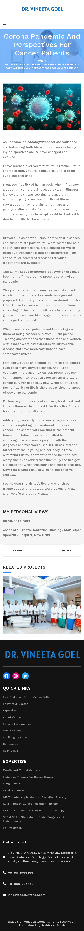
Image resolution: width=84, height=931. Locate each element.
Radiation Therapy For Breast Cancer (28, 776)
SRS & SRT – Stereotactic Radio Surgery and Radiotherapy (33, 819)
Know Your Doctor (15, 703)
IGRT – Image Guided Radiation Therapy (30, 803)
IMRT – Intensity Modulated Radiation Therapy (35, 797)
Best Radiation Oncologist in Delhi (26, 696)
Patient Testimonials (17, 723)
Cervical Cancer (13, 790)
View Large (78, 579)
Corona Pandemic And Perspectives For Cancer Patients (40, 64)
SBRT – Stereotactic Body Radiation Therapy (33, 810)
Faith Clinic (10, 750)
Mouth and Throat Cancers (21, 770)
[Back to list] (42, 550)
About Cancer (12, 717)
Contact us (10, 743)
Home (40, 61)
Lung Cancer (11, 783)
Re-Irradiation (12, 827)
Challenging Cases (15, 737)
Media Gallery (12, 730)
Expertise (9, 710)
